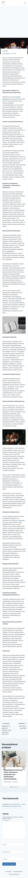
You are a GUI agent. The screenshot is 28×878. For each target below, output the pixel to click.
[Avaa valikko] (24, 3)
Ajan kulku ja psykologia (22, 726)
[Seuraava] (23, 768)
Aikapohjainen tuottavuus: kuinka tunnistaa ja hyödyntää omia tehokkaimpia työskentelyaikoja (13, 774)
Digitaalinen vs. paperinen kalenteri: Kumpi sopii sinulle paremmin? (6, 729)
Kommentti (6, 820)
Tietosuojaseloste (14, 874)
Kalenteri (5, 51)
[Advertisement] (14, 21)
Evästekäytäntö (17, 871)
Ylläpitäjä (7, 53)
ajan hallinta (16, 300)
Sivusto (5, 859)
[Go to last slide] (4, 768)
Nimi (5, 844)
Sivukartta (9, 871)
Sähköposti (7, 852)
